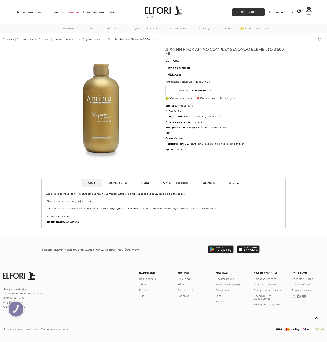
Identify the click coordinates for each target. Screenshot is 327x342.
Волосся (114, 28)
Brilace (181, 284)
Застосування (118, 182)
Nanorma (183, 295)
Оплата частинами (266, 284)
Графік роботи (301, 284)
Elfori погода (256, 28)
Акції (227, 28)
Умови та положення (54, 328)
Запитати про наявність (192, 90)
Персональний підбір (99, 11)
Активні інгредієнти (176, 182)
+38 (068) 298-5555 (248, 11)
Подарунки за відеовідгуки (263, 297)
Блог (218, 295)
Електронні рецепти (267, 304)
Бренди (205, 28)
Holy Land (183, 278)
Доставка (209, 182)
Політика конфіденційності (20, 328)
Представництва (302, 278)
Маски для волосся (66, 39)
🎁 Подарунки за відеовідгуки (216, 98)
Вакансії (220, 301)
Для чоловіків (145, 28)
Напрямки (178, 28)
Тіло (91, 28)
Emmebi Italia (26, 39)
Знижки (73, 11)
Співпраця (55, 11)
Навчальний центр (29, 11)
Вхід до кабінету (281, 11)
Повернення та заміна (268, 290)
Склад (145, 182)
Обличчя (69, 28)
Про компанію (224, 278)
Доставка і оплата (265, 278)
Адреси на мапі (301, 290)
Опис (91, 182)
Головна (8, 39)
